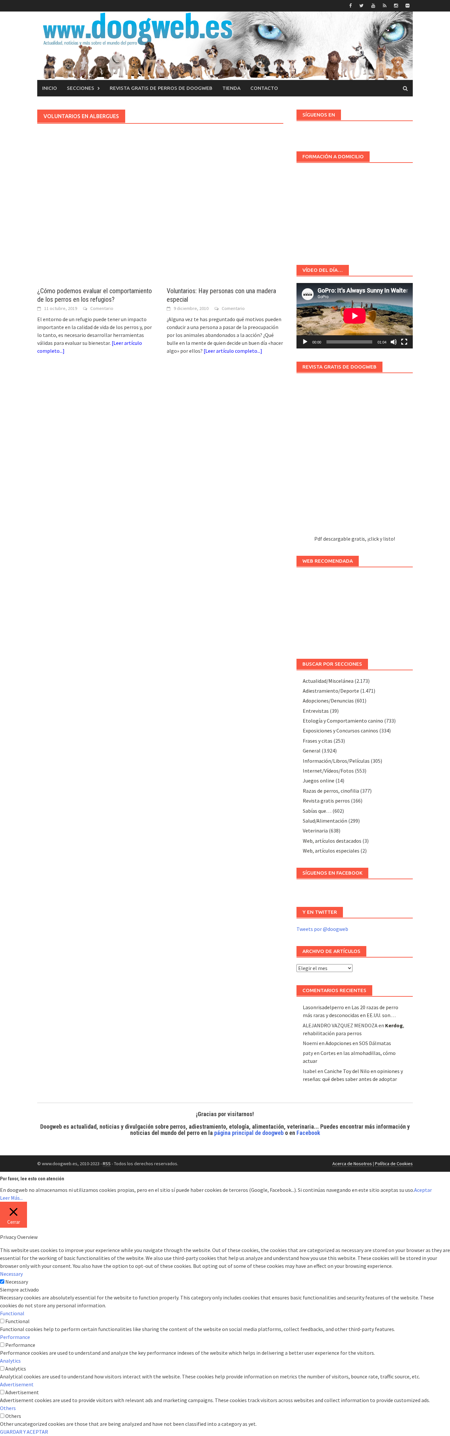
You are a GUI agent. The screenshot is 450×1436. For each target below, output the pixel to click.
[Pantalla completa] (404, 342)
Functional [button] (12, 1313)
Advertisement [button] (17, 1384)
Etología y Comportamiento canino (343, 720)
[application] (354, 315)
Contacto (264, 88)
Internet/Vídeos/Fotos (328, 770)
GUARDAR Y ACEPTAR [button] (24, 1431)
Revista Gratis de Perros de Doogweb (161, 88)
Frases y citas (317, 740)
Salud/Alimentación (325, 820)
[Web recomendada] (354, 610)
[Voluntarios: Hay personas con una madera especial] (225, 221)
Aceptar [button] (423, 1190)
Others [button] (8, 1408)
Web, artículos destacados (332, 840)
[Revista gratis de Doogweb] (354, 457)
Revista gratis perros (326, 800)
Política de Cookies (394, 1164)
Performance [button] (15, 1337)
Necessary (16, 1281)
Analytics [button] (10, 1360)
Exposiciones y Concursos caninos (340, 730)
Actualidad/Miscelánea (328, 681)
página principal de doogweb (249, 1132)
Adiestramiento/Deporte (331, 690)
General (312, 750)
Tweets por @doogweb (322, 929)
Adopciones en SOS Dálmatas (358, 1043)
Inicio (49, 88)
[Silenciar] (393, 342)
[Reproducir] (305, 342)
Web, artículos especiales (331, 850)
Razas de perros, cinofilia (331, 790)
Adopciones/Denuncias (328, 700)
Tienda (231, 88)
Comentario (101, 308)
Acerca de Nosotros (352, 1164)
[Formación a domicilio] (354, 210)
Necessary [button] (11, 1273)
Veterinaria (315, 830)
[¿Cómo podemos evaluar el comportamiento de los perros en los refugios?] (95, 221)
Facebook (308, 1132)
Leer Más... (11, 1197)
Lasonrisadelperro (323, 1007)
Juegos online (318, 780)
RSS (107, 1164)
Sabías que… (317, 811)
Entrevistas (316, 710)
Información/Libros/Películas (336, 760)
